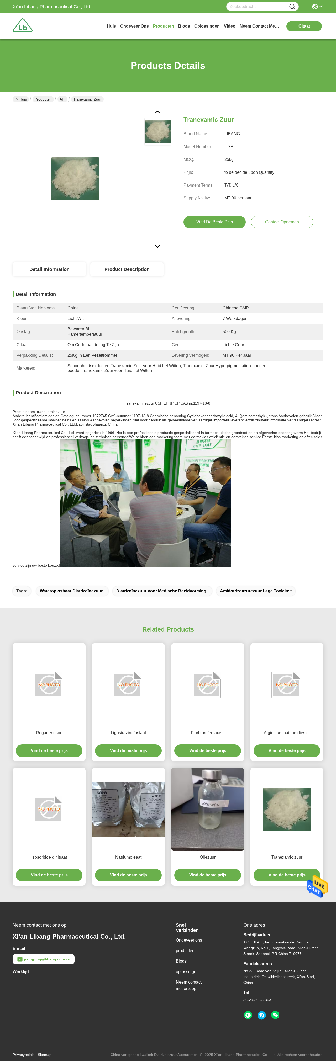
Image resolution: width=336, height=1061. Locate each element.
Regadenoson (49, 733)
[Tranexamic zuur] (75, 178)
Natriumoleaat (128, 857)
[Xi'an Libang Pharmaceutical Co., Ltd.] (41, 26)
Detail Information (49, 269)
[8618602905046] (248, 1015)
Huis (111, 26)
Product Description (127, 269)
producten (163, 26)
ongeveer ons (134, 26)
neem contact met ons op (259, 26)
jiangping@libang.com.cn (47, 959)
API (62, 99)
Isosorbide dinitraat (49, 857)
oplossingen (207, 26)
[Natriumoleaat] (128, 809)
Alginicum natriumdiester (287, 733)
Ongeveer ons (189, 940)
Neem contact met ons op (189, 985)
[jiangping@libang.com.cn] (261, 1015)
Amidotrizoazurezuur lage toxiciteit (256, 591)
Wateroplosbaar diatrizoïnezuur (71, 591)
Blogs (181, 961)
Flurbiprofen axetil (207, 733)
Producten (43, 99)
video (229, 26)
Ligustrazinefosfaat (128, 733)
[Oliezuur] (207, 809)
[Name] (292, 6)
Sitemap (44, 1055)
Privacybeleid (24, 1055)
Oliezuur (208, 857)
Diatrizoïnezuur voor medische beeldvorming (161, 591)
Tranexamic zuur (286, 857)
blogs (184, 26)
